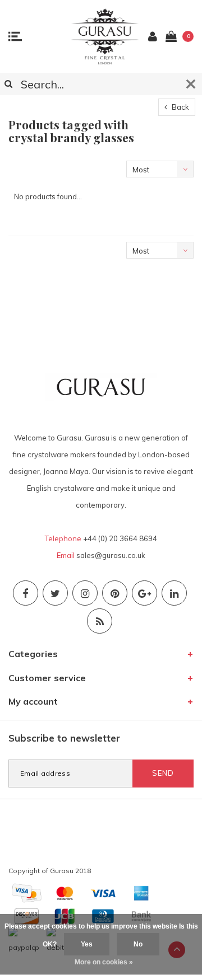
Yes (87, 944)
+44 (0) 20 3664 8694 (120, 538)
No (138, 944)
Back (179, 106)
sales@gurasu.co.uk (110, 555)
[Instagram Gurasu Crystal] (85, 593)
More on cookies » (104, 962)
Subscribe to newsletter (64, 738)
